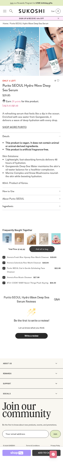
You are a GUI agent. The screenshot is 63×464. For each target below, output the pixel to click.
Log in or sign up (10, 105)
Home (5, 23)
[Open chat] (53, 454)
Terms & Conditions (33, 445)
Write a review (31, 335)
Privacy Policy (55, 445)
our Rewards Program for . (31, 3)
